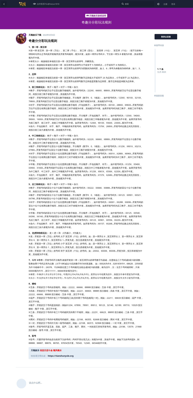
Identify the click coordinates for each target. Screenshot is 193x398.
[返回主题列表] (4, 4)
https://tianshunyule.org (61, 355)
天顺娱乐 (35, 350)
